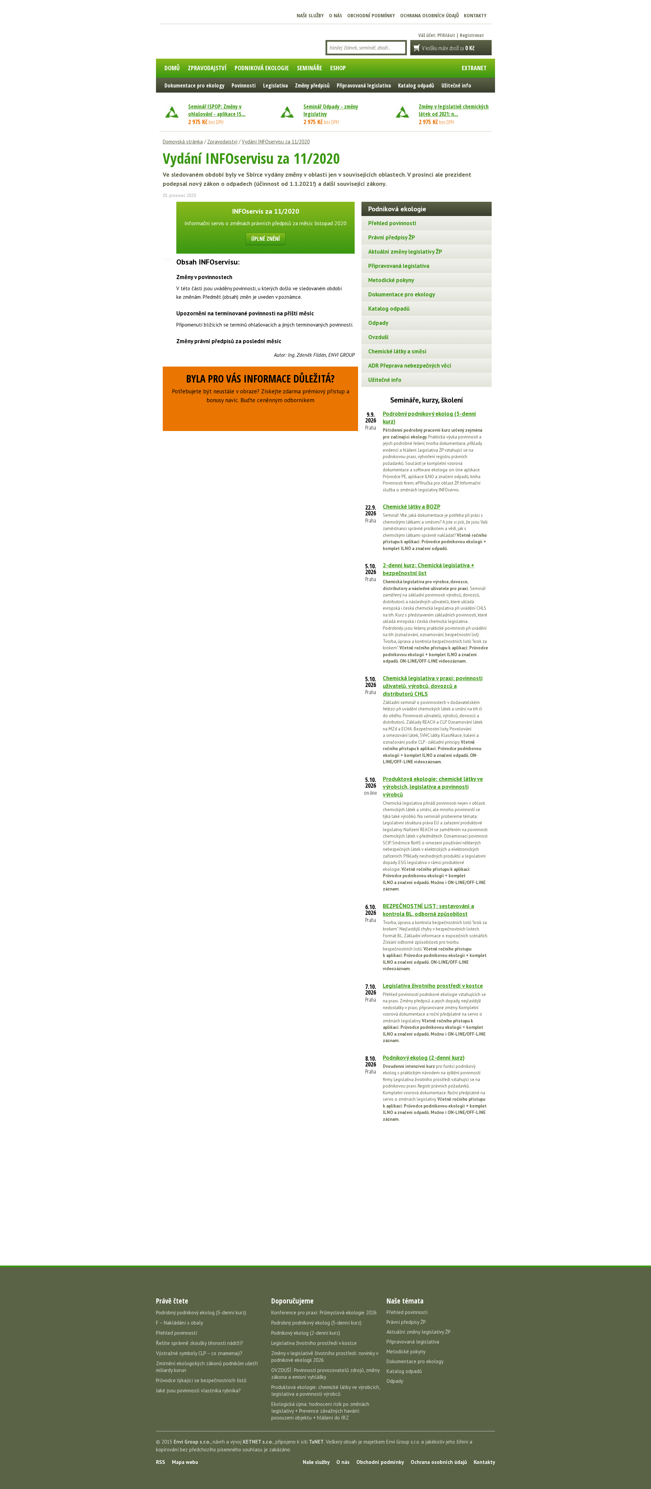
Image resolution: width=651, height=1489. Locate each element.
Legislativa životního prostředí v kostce (433, 986)
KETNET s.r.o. (258, 1441)
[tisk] (168, 266)
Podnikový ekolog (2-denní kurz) (424, 1057)
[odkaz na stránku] (168, 242)
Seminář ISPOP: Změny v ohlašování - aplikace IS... (216, 110)
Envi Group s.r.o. (192, 1441)
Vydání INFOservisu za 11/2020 (276, 141)
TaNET (316, 1441)
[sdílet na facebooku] (168, 207)
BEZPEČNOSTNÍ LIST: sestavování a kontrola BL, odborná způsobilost (428, 910)
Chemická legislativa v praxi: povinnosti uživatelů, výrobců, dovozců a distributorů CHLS (432, 686)
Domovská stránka (183, 141)
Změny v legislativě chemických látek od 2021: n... (454, 110)
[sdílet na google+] (168, 231)
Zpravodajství (222, 141)
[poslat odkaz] (168, 254)
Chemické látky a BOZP (411, 506)
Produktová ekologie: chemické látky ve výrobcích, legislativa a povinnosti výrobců (433, 786)
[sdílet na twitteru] (168, 219)
